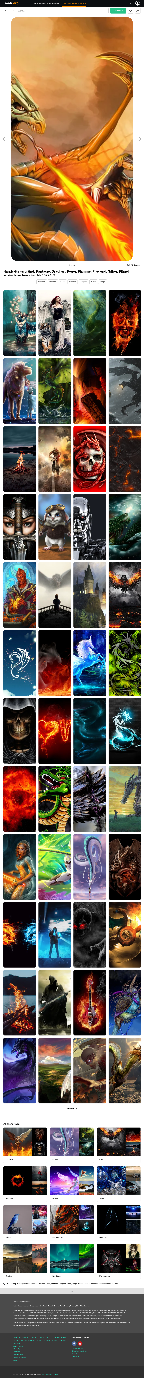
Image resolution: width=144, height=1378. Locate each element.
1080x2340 (33, 1337)
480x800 (63, 1337)
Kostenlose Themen (20, 1357)
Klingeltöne (17, 1352)
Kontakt (74, 1354)
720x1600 (56, 1337)
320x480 (16, 1340)
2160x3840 (61, 1340)
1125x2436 (46, 1340)
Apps (15, 1360)
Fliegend (83, 282)
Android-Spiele (18, 1346)
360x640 (39, 1340)
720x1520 (17, 1343)
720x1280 (42, 1337)
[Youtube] (81, 1345)
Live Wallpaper (18, 1354)
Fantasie (41, 282)
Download (118, 11)
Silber (93, 282)
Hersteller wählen (77, 1348)
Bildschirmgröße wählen (79, 1351)
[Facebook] (75, 1345)
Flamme (72, 282)
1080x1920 (17, 1337)
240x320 (49, 1337)
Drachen (52, 282)
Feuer (62, 282)
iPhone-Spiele (18, 1349)
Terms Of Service (47, 1374)
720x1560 (23, 1340)
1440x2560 (31, 1340)
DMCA (56, 1374)
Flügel (102, 282)
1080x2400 (25, 1337)
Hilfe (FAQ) (75, 1356)
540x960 (54, 1340)
